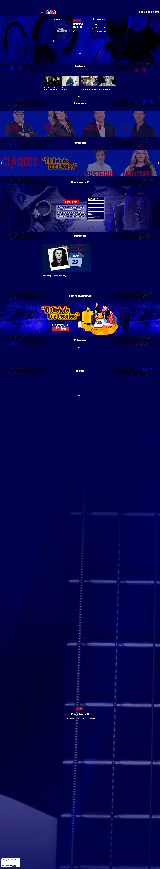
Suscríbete (80, 709)
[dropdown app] (153, 12)
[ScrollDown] (80, 54)
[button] (77, 72)
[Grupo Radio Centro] (151, 12)
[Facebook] (139, 12)
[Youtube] (146, 12)
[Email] (156, 12)
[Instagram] (144, 12)
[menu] (42, 12)
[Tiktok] (149, 12)
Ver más (79, 96)
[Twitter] (142, 12)
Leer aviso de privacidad (7, 865)
